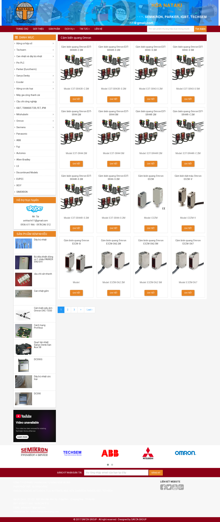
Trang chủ (22, 29)
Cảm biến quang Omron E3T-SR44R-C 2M (188, 113)
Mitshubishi (22, 114)
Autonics (21, 153)
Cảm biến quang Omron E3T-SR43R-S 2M (113, 48)
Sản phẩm (54, 29)
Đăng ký (156, 472)
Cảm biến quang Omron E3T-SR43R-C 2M (76, 48)
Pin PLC (20, 62)
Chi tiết (76, 99)
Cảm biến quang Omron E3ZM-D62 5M (150, 242)
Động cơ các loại (24, 88)
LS (17, 166)
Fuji (18, 146)
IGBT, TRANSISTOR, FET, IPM (31, 108)
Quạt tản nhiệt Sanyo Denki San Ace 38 (42, 345)
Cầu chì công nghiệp (26, 101)
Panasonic (21, 133)
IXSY (18, 185)
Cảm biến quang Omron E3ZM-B (76, 242)
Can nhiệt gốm (41, 291)
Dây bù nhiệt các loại (42, 377)
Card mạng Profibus (39, 326)
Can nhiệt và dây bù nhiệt (29, 56)
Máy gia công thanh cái (28, 95)
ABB (18, 140)
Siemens (21, 127)
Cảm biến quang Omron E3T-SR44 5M (113, 113)
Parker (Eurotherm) (26, 69)
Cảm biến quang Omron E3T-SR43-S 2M (151, 48)
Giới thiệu (38, 29)
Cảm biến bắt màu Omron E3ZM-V (188, 177)
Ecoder (20, 82)
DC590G (38, 359)
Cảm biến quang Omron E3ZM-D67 (188, 242)
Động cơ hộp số (24, 43)
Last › (89, 309)
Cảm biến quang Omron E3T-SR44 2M (76, 113)
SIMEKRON (22, 192)
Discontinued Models (27, 172)
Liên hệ (98, 29)
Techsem (21, 50)
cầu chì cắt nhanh (43, 274)
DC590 (37, 393)
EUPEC (20, 179)
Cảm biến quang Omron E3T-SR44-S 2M (113, 177)
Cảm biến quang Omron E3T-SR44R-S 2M (76, 177)
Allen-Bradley (23, 159)
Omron (20, 121)
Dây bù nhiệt (40, 239)
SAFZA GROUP (139, 519)
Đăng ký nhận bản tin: (69, 472)
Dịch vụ (69, 29)
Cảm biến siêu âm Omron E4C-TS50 (43, 309)
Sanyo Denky (23, 75)
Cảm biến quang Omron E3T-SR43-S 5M (188, 48)
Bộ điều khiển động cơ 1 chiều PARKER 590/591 (43, 259)
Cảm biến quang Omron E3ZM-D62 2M (113, 242)
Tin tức (84, 29)
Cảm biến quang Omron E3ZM (150, 177)
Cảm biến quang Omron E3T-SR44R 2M (151, 113)
